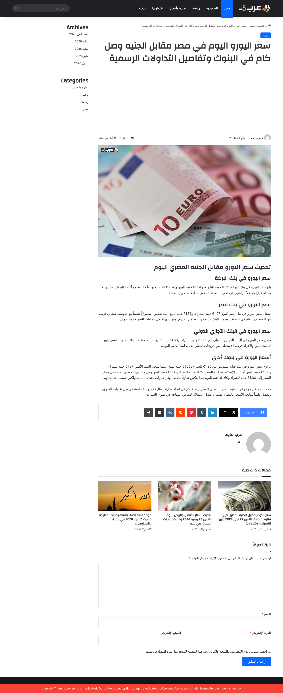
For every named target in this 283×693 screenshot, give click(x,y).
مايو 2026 (82, 56)
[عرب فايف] (254, 8)
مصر (227, 8)
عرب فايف (257, 138)
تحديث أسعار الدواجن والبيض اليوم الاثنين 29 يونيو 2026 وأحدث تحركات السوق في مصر (187, 519)
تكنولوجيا (157, 8)
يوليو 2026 (81, 41)
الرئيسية (262, 25)
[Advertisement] (184, 100)
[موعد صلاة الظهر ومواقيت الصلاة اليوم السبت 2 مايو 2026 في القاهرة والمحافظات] (124, 496)
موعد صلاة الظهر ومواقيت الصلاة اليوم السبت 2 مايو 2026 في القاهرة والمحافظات (125, 519)
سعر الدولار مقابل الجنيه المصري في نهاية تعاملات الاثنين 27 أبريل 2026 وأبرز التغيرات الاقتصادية (245, 519)
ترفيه (142, 8)
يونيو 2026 (81, 48)
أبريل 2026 (81, 63)
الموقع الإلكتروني (171, 632)
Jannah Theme (53, 688)
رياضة (196, 8)
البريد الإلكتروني (260, 632)
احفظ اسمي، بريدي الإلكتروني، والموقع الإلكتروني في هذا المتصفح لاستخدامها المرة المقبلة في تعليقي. (205, 651)
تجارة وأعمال (177, 8)
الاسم (266, 614)
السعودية (212, 8)
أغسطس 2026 (78, 34)
